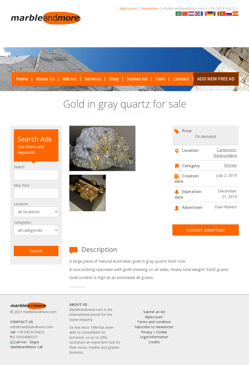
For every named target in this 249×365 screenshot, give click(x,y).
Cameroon (226, 150)
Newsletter (149, 8)
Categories (22, 222)
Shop (114, 79)
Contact (181, 79)
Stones (230, 165)
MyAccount (128, 8)
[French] (204, 13)
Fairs (160, 79)
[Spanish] (235, 13)
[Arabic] (179, 13)
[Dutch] (191, 13)
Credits (154, 342)
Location (21, 204)
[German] (210, 13)
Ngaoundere (225, 155)
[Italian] (216, 13)
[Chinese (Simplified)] (185, 13)
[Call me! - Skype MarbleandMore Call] (36, 344)
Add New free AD (216, 79)
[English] (198, 13)
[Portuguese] (223, 13)
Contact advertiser (205, 230)
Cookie (161, 332)
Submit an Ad (154, 311)
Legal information (154, 337)
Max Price (22, 185)
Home (22, 79)
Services (93, 79)
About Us (45, 79)
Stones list (137, 79)
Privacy (146, 332)
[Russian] (229, 13)
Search (19, 166)
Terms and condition (154, 321)
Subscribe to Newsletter (153, 327)
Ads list (69, 79)
